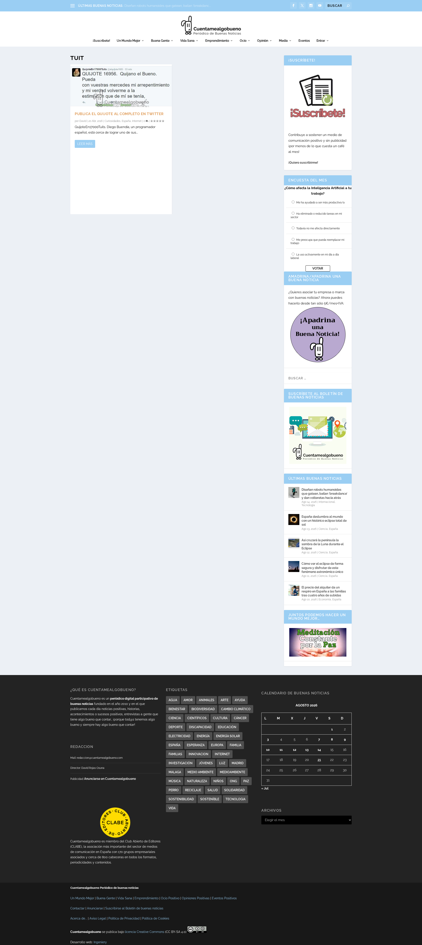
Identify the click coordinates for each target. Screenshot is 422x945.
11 (281, 749)
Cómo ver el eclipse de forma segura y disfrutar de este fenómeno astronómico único (322, 567)
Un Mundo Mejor (128, 40)
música (175, 781)
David (82, 121)
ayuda (240, 700)
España (126, 121)
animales (206, 700)
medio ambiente (200, 772)
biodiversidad (203, 709)
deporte (176, 727)
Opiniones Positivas (195, 898)
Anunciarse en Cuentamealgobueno (110, 778)
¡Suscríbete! (101, 40)
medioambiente (232, 772)
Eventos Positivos (224, 898)
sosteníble (209, 799)
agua (173, 700)
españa (174, 745)
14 (319, 749)
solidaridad (234, 790)
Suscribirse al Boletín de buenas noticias (134, 908)
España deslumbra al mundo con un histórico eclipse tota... (166, 5)
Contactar (77, 908)
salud (212, 790)
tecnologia (236, 799)
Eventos (304, 40)
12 (294, 749)
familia (235, 745)
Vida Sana (187, 40)
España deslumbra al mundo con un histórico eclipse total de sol (324, 520)
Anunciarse (95, 908)
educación (227, 727)
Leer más (85, 144)
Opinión (262, 40)
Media (283, 40)
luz (222, 763)
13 (307, 749)
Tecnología (308, 505)
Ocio (243, 40)
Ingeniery (100, 942)
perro (174, 790)
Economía (325, 599)
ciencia (175, 718)
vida (172, 808)
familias (175, 754)
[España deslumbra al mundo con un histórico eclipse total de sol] (293, 519)
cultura (220, 718)
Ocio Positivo (170, 898)
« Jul (264, 788)
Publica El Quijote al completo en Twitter (119, 114)
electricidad (179, 736)
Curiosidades (112, 121)
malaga (175, 772)
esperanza (196, 745)
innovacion (198, 754)
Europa (217, 745)
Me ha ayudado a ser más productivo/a (320, 202)
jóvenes (206, 763)
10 (268, 749)
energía (203, 736)
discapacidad (200, 727)
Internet (137, 121)
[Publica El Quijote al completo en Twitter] (121, 85)
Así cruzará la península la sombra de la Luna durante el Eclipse (323, 544)
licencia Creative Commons (144, 932)
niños (218, 781)
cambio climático (236, 709)
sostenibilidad (181, 799)
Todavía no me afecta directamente (318, 228)
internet (222, 754)
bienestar (177, 709)
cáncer (240, 718)
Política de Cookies (155, 918)
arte (224, 700)
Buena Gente (160, 40)
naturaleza (197, 781)
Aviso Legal (97, 918)
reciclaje (193, 790)
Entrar (320, 40)
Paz (246, 781)
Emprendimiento (217, 40)
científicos (197, 718)
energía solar (228, 736)
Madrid (238, 763)
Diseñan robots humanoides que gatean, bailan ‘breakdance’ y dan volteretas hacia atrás (324, 493)
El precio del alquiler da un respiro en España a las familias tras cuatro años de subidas (324, 591)
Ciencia (323, 528)
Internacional (327, 501)
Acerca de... (78, 918)
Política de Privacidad (124, 918)
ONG (233, 781)
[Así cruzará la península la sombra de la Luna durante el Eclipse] (293, 543)
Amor (188, 700)
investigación (181, 763)
